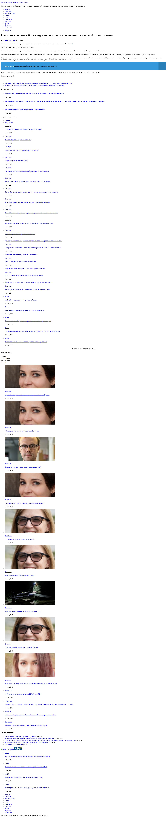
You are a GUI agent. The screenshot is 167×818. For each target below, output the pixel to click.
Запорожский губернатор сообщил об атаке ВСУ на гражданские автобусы (30, 715)
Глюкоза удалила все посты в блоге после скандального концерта (27, 289)
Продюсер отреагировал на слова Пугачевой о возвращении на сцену (29, 223)
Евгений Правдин (9, 40)
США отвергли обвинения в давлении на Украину (21, 647)
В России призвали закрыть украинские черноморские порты (26, 725)
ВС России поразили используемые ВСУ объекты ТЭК (23, 694)
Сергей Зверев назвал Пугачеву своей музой (20, 234)
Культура (8, 21)
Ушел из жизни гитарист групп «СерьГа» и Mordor (21, 150)
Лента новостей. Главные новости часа (14, 2)
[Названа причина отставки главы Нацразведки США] (30, 460)
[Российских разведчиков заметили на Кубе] (30, 532)
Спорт (7, 15)
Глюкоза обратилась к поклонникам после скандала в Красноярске (27, 181)
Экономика (8, 11)
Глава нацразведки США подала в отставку (19, 575)
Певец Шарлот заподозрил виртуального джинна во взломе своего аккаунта (31, 213)
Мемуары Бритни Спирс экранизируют (18, 140)
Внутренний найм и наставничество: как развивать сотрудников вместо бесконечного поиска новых (40, 740)
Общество (8, 27)
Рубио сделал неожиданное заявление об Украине (22, 431)
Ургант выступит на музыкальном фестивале (20, 262)
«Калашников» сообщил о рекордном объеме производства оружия (28, 321)
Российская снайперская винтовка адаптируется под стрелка (26, 342)
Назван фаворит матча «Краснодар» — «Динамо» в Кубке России (27, 788)
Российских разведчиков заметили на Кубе (19, 539)
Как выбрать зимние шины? (14, 744)
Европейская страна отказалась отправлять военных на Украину (27, 395)
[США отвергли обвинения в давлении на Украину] (30, 640)
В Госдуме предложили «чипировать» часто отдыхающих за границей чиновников (34, 93)
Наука (7, 23)
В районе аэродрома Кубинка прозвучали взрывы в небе (25, 109)
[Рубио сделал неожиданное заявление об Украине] (30, 424)
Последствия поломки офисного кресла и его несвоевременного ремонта (30, 739)
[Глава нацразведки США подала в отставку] (30, 568)
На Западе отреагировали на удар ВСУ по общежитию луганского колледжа (31, 683)
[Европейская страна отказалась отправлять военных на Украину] (30, 388)
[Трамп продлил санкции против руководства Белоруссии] (30, 496)
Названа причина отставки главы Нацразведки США (23, 467)
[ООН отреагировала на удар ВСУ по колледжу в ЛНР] (30, 604)
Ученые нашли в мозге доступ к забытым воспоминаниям (24, 310)
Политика (8, 25)
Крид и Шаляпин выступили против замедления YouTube (24, 276)
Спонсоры (8, 19)
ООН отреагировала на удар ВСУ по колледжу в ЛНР (22, 611)
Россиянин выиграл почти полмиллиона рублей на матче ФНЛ (26, 767)
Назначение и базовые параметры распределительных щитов (26, 742)
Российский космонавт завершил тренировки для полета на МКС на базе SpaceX (32, 331)
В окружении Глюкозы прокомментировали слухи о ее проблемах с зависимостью (33, 248)
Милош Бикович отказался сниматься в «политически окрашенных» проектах (31, 192)
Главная (7, 9)
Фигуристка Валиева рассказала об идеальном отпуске (23, 777)
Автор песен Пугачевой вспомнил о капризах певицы (23, 129)
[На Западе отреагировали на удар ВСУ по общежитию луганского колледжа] (30, 677)
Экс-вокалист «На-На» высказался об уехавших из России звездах (27, 171)
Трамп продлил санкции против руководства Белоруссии (24, 503)
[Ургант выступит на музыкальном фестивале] (21, 255)
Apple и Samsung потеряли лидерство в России (21, 300)
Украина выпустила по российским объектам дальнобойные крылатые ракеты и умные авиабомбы (39, 704)
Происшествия (10, 13)
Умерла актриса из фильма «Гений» (17, 161)
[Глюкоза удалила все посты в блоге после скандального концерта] (28, 282)
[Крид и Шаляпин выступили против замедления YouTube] (25, 269)
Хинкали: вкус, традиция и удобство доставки (20, 737)
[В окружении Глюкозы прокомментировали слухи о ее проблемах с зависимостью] (33, 241)
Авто (6, 17)
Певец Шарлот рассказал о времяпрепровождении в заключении (27, 202)
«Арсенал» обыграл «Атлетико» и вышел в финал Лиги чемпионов (27, 756)
